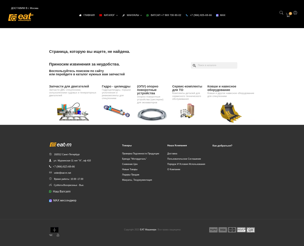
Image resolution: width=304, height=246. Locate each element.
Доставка (172, 153)
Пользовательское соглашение (184, 159)
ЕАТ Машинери (148, 229)
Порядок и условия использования (186, 164)
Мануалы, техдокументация (137, 180)
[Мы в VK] (50, 234)
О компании (173, 169)
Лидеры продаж (130, 174)
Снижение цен (130, 164)
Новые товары (129, 169)
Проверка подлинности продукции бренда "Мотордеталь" (140, 156)
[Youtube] (58, 234)
